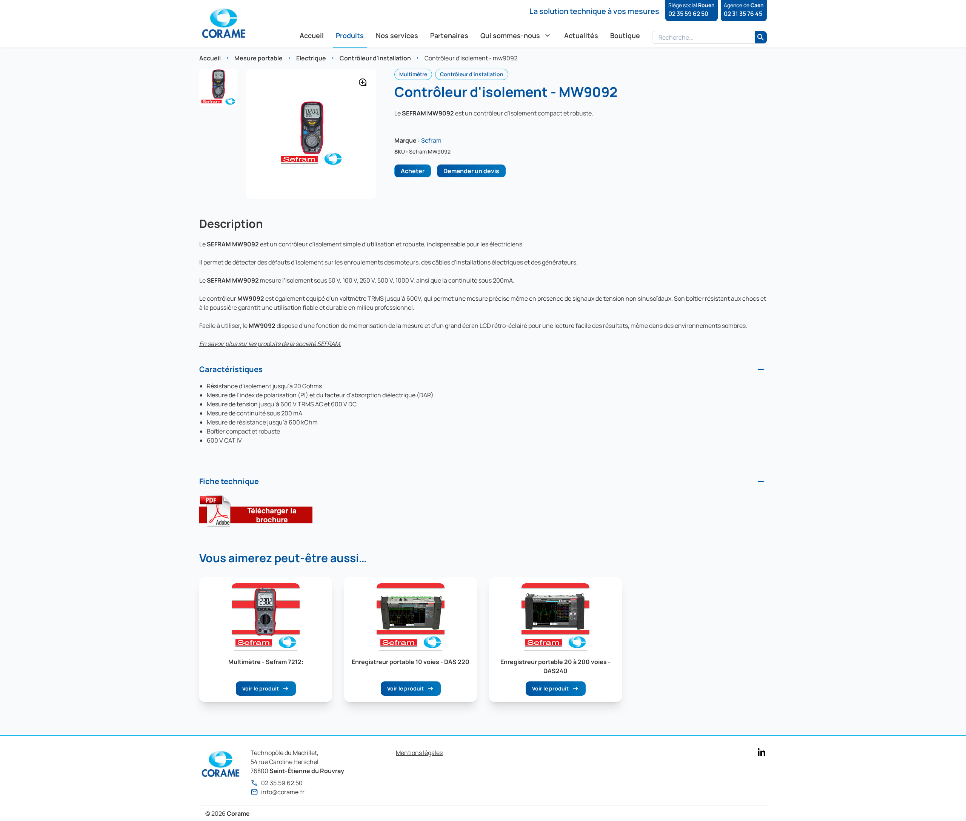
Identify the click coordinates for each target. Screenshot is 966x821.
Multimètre (413, 74)
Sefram (431, 140)
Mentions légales (419, 753)
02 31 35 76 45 (743, 13)
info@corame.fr (283, 792)
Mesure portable (258, 58)
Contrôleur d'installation (375, 58)
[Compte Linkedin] (761, 752)
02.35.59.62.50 (282, 783)
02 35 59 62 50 (688, 13)
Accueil (210, 58)
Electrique (311, 58)
